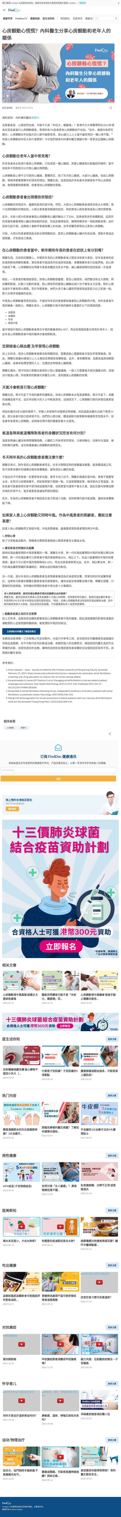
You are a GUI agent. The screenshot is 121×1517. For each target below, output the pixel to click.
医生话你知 (48, 18)
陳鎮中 (35, 117)
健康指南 (35, 18)
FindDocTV (21, 18)
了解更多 (82, 3)
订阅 (58, 778)
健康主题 (90, 18)
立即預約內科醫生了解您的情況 (21, 631)
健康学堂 (7, 18)
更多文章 (112, 1039)
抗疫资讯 (77, 18)
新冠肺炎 (65, 18)
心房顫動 (10, 728)
